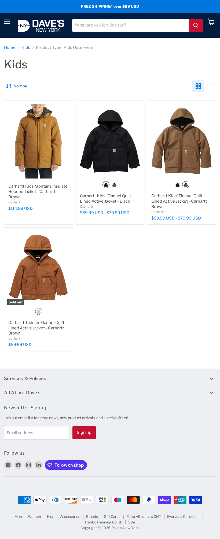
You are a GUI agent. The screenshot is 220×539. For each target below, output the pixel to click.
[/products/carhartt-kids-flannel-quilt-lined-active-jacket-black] (110, 141)
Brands (92, 516)
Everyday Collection (183, 516)
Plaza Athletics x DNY (143, 516)
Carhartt (15, 202)
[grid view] (198, 86)
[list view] (210, 86)
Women (34, 516)
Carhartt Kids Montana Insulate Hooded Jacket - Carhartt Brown (38, 191)
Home (10, 47)
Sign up (84, 432)
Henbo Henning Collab (103, 522)
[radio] (105, 184)
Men (18, 516)
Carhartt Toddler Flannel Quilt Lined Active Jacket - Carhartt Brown (36, 328)
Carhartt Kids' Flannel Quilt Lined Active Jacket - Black (105, 199)
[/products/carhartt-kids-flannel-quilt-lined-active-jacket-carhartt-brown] (181, 141)
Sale (131, 522)
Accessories (70, 516)
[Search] (196, 25)
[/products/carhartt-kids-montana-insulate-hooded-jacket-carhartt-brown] (38, 141)
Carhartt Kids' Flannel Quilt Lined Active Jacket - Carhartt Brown (179, 201)
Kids (25, 47)
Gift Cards (112, 516)
